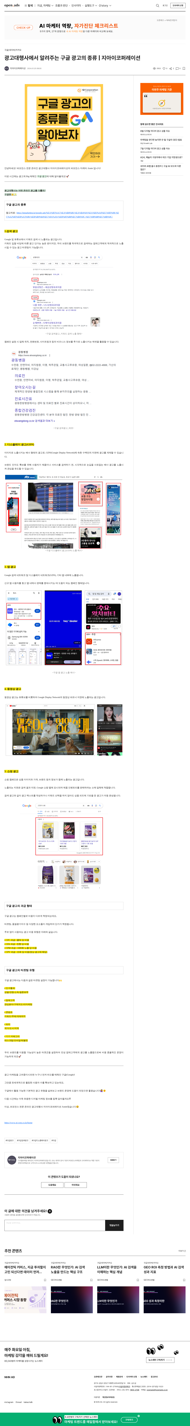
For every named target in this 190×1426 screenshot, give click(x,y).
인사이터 (76, 5)
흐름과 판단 (61, 5)
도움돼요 (52, 1185)
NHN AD (9, 1377)
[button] (182, 1251)
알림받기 (113, 1160)
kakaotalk (28, 1402)
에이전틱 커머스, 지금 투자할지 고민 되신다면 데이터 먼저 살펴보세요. (25, 1270)
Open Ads (11, 5)
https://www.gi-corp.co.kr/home (18, 1123)
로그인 (165, 5)
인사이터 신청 (178, 5)
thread (19, 1402)
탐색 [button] (30, 5)
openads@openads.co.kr (157, 1390)
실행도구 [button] (89, 5)
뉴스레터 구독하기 (157, 1360)
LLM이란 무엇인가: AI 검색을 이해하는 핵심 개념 (117, 1269)
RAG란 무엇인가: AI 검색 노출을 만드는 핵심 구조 (68, 1269)
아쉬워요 (76, 1185)
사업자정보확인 (124, 1386)
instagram (8, 1402)
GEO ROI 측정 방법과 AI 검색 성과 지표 (164, 1269)
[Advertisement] (161, 225)
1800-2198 (134, 1390)
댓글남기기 (114, 1225)
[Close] (139, 1416)
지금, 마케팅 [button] (43, 5)
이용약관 (97, 1397)
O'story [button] (103, 5)
